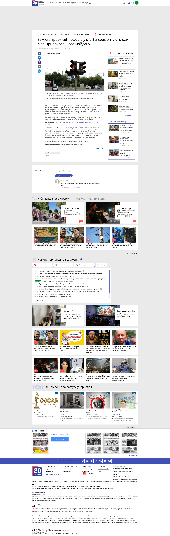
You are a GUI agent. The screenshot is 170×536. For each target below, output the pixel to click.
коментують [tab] (62, 199)
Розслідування (72, 3)
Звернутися (67, 471)
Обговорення (61, 3)
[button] (81, 259)
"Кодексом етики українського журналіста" (66, 481)
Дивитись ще (129, 116)
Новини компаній (103, 469)
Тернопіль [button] (41, 4)
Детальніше (49, 471)
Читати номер (59, 439)
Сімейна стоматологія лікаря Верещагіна (70, 410)
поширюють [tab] (96, 199)
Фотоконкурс (83, 3)
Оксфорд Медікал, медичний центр (122, 410)
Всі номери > (133, 455)
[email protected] (38, 532)
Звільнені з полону (83, 34)
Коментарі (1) (99, 148)
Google (79, 144)
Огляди (66, 34)
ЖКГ (47, 153)
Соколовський (55, 153)
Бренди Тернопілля (104, 34)
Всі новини (51, 3)
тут (33, 484)
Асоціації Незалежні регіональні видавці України (59, 486)
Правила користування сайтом (122, 469)
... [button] (90, 2)
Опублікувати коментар (64, 176)
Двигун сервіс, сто (92, 410)
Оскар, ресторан (40, 410)
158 (71, 48)
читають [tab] (79, 199)
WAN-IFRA (98, 486)
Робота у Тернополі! (49, 34)
